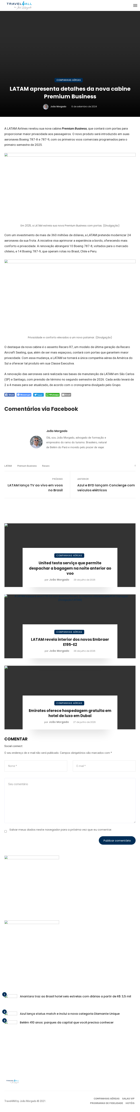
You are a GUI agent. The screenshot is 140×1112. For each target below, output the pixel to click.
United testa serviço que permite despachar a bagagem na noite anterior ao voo (70, 568)
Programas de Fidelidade (106, 1103)
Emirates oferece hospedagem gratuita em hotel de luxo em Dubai (70, 713)
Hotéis (130, 1103)
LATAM (8, 465)
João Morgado (58, 106)
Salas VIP (128, 1098)
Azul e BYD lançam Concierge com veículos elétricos (106, 487)
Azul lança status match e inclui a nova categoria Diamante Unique (70, 1014)
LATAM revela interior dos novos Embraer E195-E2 (70, 642)
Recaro (46, 465)
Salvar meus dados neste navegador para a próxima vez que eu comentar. (60, 829)
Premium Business (27, 465)
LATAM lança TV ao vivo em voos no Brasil (35, 487)
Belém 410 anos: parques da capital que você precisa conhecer (67, 1022)
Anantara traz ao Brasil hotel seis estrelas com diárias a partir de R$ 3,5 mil (75, 996)
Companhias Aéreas (69, 80)
